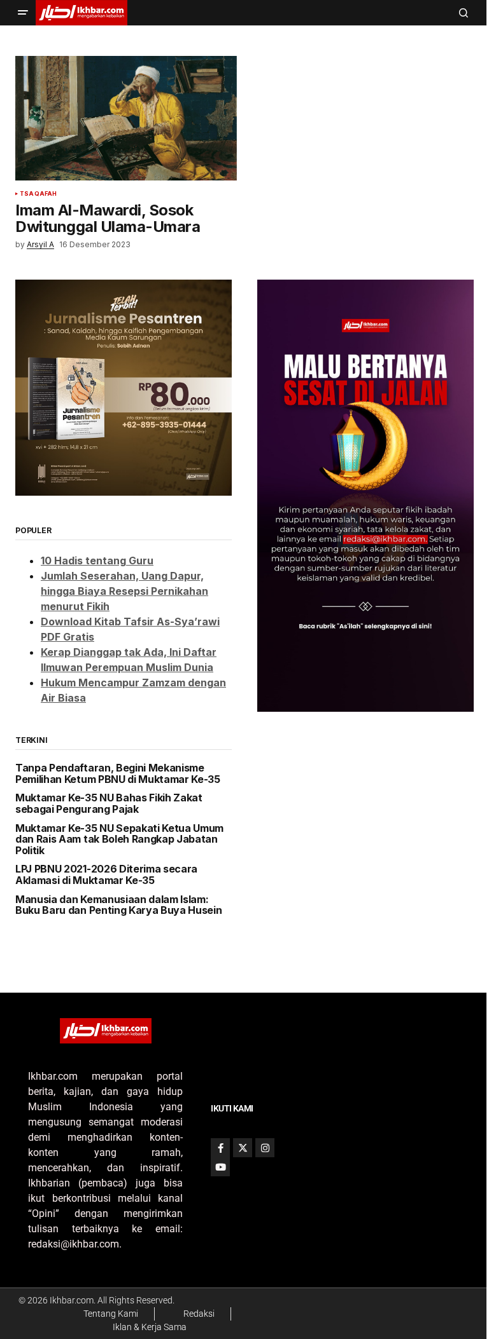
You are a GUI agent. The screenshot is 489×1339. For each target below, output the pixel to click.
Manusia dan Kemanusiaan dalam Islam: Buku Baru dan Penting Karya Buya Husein (118, 905)
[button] (23, 12)
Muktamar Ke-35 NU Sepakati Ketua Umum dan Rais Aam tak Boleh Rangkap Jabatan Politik (119, 840)
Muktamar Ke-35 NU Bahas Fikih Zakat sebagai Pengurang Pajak (108, 803)
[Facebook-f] (220, 1147)
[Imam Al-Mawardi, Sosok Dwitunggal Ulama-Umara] (126, 118)
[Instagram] (264, 1147)
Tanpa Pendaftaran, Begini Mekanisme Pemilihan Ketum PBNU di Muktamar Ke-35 (117, 774)
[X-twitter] (242, 1147)
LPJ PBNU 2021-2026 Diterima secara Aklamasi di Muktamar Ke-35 (106, 875)
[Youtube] (220, 1166)
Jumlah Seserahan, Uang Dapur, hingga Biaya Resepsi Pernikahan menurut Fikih (124, 591)
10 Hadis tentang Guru (97, 560)
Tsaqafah (38, 194)
